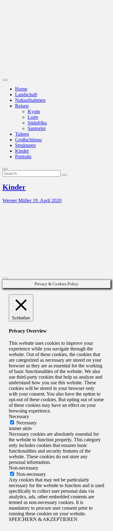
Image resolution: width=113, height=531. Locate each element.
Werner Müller (18, 200)
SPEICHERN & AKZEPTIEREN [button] (43, 519)
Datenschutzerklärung (36, 249)
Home (21, 89)
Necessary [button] (19, 416)
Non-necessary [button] (23, 468)
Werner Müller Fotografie (19, 45)
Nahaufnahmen (30, 100)
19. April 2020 (47, 200)
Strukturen (25, 145)
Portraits (23, 156)
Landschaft (26, 94)
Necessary (26, 422)
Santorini (37, 128)
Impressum (26, 243)
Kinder (22, 151)
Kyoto (34, 111)
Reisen (22, 105)
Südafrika (37, 122)
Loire (33, 117)
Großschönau (28, 139)
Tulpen (22, 134)
